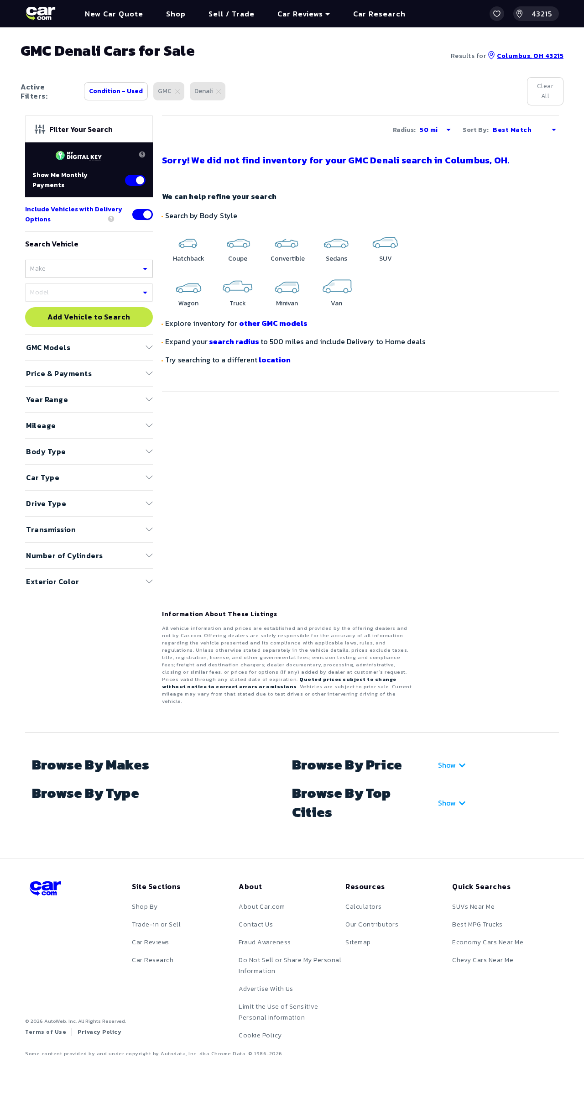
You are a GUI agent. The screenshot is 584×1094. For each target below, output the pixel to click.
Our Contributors (371, 924)
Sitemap (358, 942)
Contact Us (256, 924)
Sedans (336, 258)
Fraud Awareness (265, 942)
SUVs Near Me (473, 906)
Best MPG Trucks (477, 924)
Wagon (188, 303)
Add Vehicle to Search (88, 317)
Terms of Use (45, 1032)
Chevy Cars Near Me (482, 960)
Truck (237, 303)
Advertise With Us (266, 989)
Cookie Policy (260, 1035)
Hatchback (188, 258)
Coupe (237, 258)
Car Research (152, 960)
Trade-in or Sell (156, 924)
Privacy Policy (99, 1032)
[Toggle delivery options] (142, 214)
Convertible (288, 258)
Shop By (145, 906)
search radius (234, 341)
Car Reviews (150, 942)
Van (336, 303)
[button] (497, 13)
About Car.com (262, 906)
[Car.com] (40, 14)
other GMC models (273, 323)
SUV (385, 258)
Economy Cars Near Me (487, 942)
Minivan (287, 303)
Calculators (363, 906)
